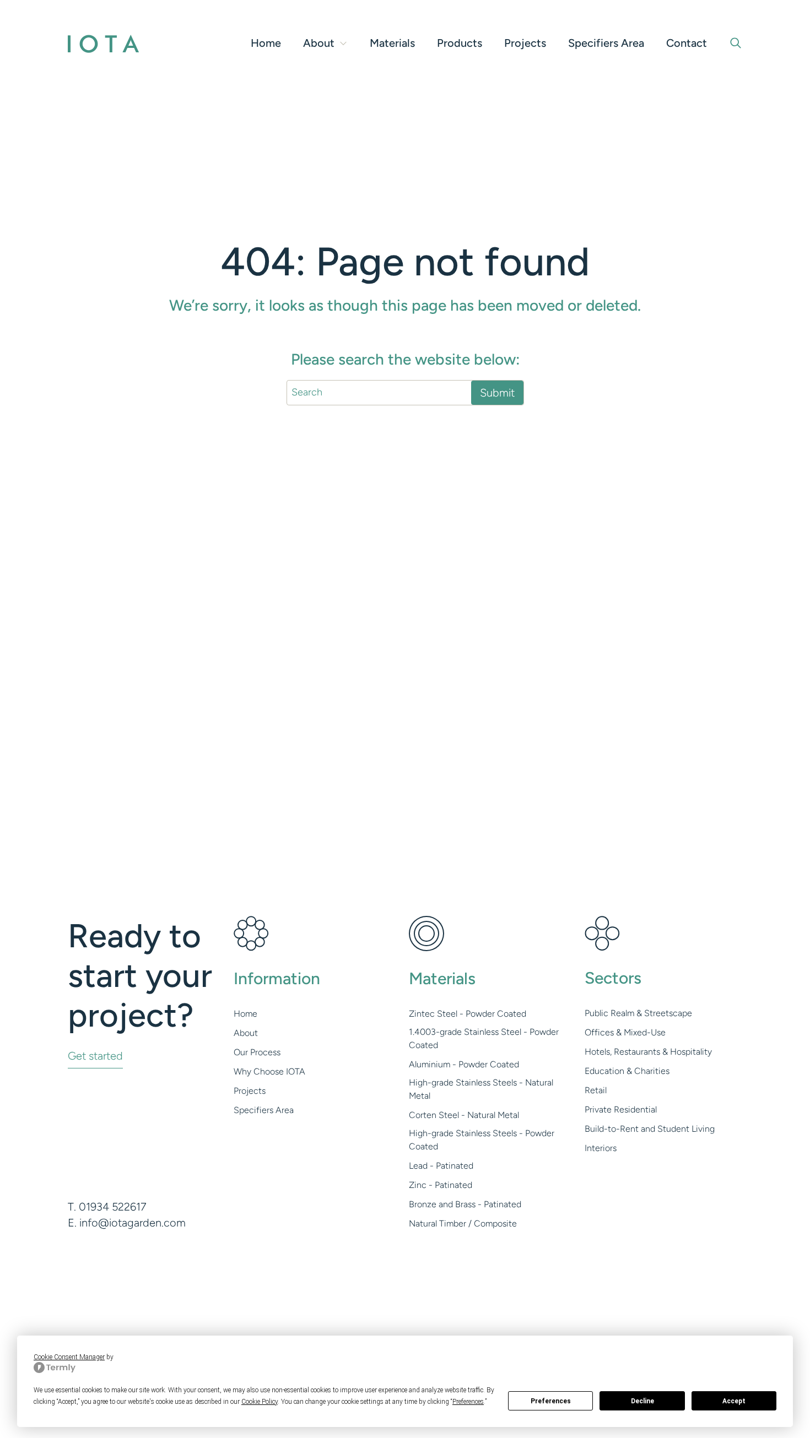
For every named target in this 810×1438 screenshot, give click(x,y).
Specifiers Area (606, 43)
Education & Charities (627, 1071)
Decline (642, 1401)
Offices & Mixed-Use (625, 1032)
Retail (596, 1090)
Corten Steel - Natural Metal (464, 1115)
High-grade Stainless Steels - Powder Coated (481, 1140)
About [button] (318, 43)
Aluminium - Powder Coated (464, 1064)
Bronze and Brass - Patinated (465, 1204)
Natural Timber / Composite (463, 1223)
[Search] (735, 43)
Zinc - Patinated (440, 1185)
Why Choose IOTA (269, 1071)
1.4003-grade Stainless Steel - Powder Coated (484, 1038)
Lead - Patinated (441, 1165)
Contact (686, 43)
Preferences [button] (468, 1402)
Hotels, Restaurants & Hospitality (648, 1051)
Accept (734, 1401)
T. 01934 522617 (107, 1206)
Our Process (257, 1052)
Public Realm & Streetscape (638, 1013)
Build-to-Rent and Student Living (650, 1129)
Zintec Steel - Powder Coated (467, 1013)
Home (266, 43)
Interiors (601, 1148)
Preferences (551, 1401)
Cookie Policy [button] (259, 1402)
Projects (525, 43)
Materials (392, 43)
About (246, 1033)
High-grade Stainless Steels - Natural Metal (481, 1089)
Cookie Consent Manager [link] (69, 1357)
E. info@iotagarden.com (127, 1222)
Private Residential (621, 1109)
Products (459, 43)
